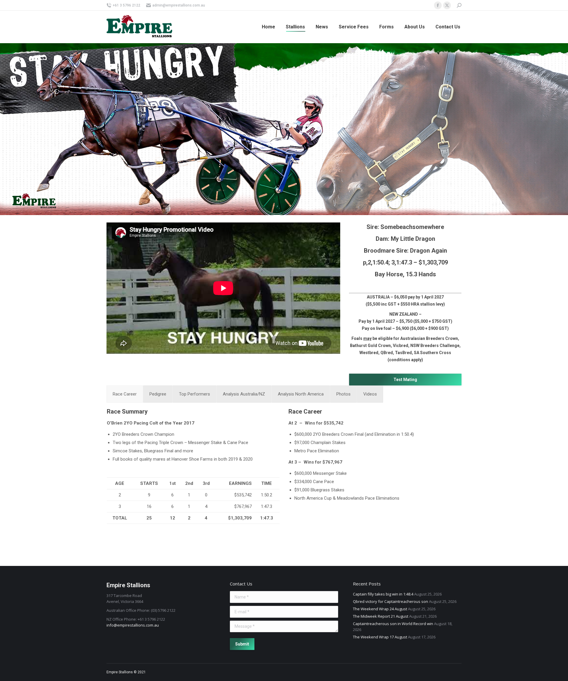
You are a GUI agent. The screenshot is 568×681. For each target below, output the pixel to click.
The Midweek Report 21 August (380, 616)
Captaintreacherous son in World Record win (393, 623)
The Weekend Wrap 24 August (380, 608)
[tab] (124, 394)
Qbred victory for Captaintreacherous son (390, 601)
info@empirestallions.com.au (132, 625)
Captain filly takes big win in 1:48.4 (383, 594)
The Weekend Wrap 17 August (380, 637)
